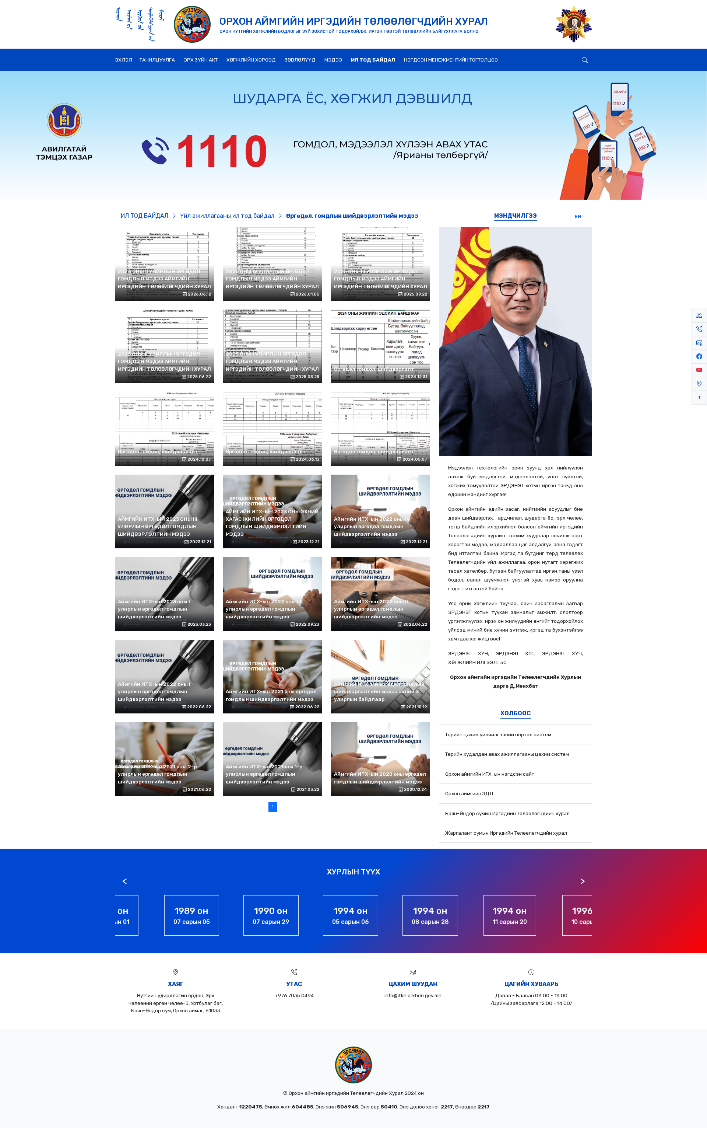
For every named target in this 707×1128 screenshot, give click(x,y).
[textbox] (515, 576)
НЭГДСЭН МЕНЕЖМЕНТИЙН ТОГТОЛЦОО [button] (451, 60)
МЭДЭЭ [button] (333, 60)
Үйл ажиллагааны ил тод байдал (228, 215)
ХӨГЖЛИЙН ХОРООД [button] (251, 60)
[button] (570, 54)
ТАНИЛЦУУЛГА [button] (157, 60)
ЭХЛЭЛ (123, 60)
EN (577, 216)
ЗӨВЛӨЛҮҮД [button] (300, 60)
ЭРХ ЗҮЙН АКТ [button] (201, 60)
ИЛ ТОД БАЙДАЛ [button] (373, 60)
